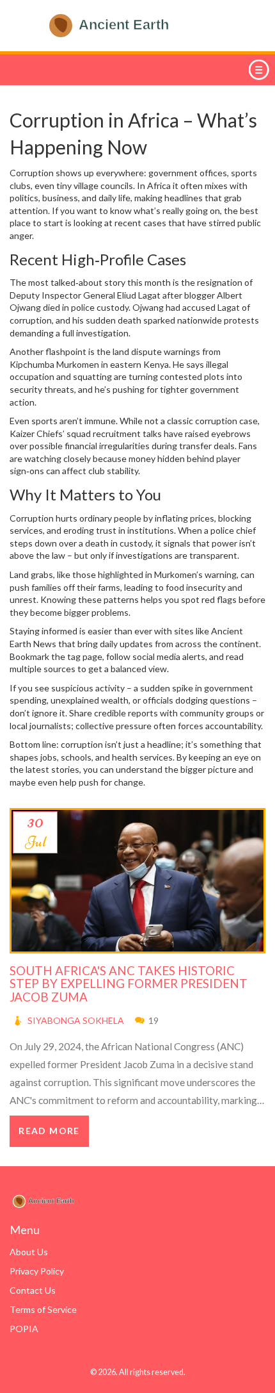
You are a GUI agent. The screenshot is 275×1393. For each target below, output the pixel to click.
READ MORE (49, 1130)
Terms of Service (43, 1309)
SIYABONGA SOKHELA (76, 1020)
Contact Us (33, 1290)
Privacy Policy (37, 1270)
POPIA (24, 1328)
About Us (29, 1251)
